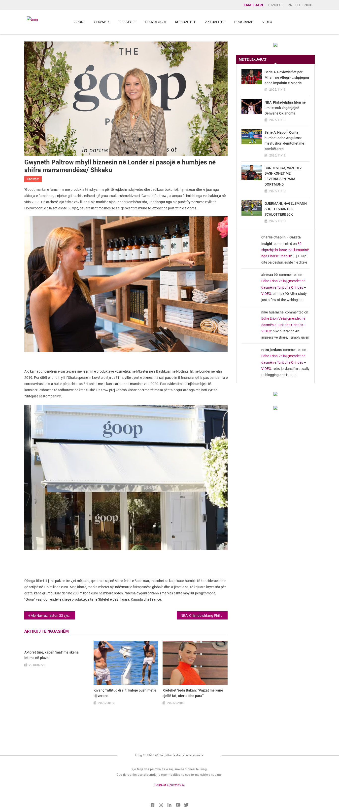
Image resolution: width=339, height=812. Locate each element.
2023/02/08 (175, 703)
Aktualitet (215, 22)
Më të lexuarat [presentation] (253, 59)
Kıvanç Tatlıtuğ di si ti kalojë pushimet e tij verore (125, 693)
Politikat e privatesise (169, 785)
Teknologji (155, 22)
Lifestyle (127, 22)
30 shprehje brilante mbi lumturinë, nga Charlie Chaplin (285, 250)
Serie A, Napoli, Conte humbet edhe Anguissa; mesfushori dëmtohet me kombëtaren (284, 140)
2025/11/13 (277, 89)
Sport (79, 22)
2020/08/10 (106, 703)
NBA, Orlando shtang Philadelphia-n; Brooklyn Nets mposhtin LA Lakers (204, 616)
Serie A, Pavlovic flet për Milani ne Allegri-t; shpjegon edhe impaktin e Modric (287, 77)
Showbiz (101, 22)
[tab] (275, 59)
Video (267, 22)
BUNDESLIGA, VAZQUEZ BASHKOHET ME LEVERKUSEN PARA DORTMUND (283, 176)
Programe (243, 22)
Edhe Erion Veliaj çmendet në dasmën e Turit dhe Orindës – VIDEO (283, 287)
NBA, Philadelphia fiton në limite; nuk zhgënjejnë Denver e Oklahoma (285, 107)
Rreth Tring (300, 5)
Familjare (254, 5)
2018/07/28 (37, 665)
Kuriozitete (185, 22)
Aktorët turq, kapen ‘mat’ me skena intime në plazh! (51, 655)
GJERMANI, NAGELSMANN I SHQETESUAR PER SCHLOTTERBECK (286, 208)
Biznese (276, 5)
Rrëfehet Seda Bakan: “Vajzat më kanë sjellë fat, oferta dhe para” (193, 693)
